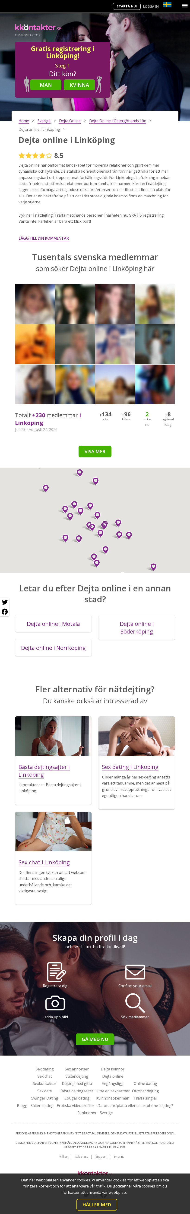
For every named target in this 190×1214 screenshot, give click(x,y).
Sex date (44, 1090)
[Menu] (184, 5)
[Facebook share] (4, 611)
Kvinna (79, 84)
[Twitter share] (4, 602)
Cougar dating (76, 1098)
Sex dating (45, 1069)
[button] (79, 511)
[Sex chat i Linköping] (53, 831)
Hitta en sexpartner (113, 1090)
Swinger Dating (44, 1098)
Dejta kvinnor (112, 1069)
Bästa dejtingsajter (76, 1090)
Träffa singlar (145, 1098)
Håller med (96, 1204)
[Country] (167, 4)
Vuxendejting (76, 1076)
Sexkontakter (44, 1083)
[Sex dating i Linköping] (136, 736)
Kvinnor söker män (112, 1098)
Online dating (145, 1083)
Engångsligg (113, 1083)
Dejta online (112, 1076)
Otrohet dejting (145, 1090)
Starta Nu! (127, 6)
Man (46, 84)
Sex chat (45, 1076)
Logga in (151, 6)
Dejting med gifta (77, 1083)
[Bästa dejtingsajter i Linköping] (53, 736)
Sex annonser (77, 1069)
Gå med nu (95, 1039)
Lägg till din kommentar (44, 238)
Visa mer (95, 451)
